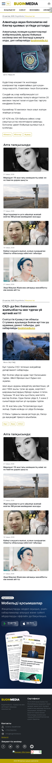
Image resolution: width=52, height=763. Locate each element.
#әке (13, 424)
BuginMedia (19, 16)
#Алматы (7, 134)
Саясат (22, 10)
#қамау (28, 134)
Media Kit (4, 737)
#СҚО (20, 424)
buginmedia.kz (39, 40)
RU (8, 4)
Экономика (35, 10)
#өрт (6, 424)
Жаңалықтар (9, 10)
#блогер (17, 134)
